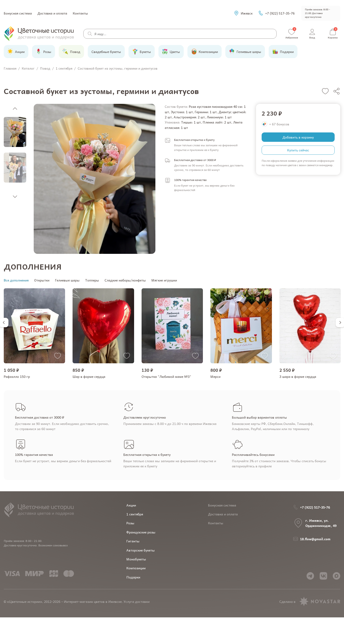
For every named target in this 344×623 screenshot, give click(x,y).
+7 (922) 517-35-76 (280, 13)
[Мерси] (241, 325)
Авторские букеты (140, 550)
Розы (130, 522)
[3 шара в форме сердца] (310, 325)
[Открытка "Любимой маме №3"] (172, 325)
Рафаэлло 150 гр (17, 376)
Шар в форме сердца (89, 376)
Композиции (136, 567)
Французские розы (140, 532)
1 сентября (134, 514)
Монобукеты (136, 559)
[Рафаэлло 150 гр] (34, 325)
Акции (131, 505)
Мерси (215, 376)
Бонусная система (18, 13)
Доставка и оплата (52, 13)
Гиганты (132, 541)
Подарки (133, 577)
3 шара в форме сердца (297, 376)
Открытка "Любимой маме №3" (166, 376)
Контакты (80, 13)
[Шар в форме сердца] (103, 325)
